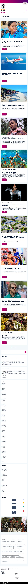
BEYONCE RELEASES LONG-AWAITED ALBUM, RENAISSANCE (12, 205)
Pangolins (19, 556)
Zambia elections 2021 (5, 561)
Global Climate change (14, 549)
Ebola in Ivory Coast (8, 544)
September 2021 (4, 456)
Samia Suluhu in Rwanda (19, 558)
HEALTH (3, 486)
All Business (16, 573)
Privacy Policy (16, 578)
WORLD (3, 490)
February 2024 (4, 420)
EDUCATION (3, 474)
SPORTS (3, 484)
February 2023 (4, 435)
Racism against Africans (5, 558)
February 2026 (4, 390)
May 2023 (3, 431)
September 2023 (4, 426)
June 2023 (3, 430)
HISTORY (3, 479)
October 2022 (4, 440)
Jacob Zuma (10, 551)
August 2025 (3, 398)
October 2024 (4, 410)
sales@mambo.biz (3, 573)
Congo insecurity (13, 541)
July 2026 (3, 384)
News (15, 570)
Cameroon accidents (12, 539)
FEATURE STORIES (4, 468)
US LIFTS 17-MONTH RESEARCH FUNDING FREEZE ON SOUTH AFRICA (11, 361)
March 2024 (3, 419)
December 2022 (4, 437)
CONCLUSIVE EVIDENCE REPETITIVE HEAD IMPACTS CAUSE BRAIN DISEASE (12, 269)
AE (3, 39)
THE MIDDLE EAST (4, 485)
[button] (26, 10)
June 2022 (3, 445)
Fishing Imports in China (20, 546)
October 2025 (4, 395)
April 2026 (3, 388)
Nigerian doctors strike (13, 556)
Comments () (10, 39)
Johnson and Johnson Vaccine (18, 551)
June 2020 (3, 461)
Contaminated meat (19, 541)
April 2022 (3, 447)
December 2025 (4, 393)
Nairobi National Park (16, 554)
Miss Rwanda (9, 554)
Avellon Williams (5, 104)
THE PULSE (3, 481)
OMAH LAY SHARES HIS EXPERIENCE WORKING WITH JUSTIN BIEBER (13, 139)
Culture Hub (16, 574)
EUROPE (3, 480)
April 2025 (3, 403)
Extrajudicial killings (12, 546)
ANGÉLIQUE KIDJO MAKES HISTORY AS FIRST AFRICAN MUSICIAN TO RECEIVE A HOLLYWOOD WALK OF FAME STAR (12, 364)
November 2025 (4, 394)
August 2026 (3, 383)
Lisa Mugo (4, 137)
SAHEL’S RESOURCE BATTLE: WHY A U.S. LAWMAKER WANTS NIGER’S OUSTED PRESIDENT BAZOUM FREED (14, 358)
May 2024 (3, 416)
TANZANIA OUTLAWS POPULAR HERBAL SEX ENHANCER (12, 334)
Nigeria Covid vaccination (5, 556)
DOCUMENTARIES (4, 469)
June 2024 (3, 415)
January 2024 (4, 421)
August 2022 (3, 442)
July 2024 (3, 414)
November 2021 (4, 453)
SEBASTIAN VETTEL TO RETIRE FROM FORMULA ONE (13, 302)
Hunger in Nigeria (21, 549)
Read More (4, 49)
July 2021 (3, 458)
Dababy (3, 544)
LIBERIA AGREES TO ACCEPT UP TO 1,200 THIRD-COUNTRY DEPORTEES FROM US (13, 362)
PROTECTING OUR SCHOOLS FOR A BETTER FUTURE (12, 42)
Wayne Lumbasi (5, 300)
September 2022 (4, 441)
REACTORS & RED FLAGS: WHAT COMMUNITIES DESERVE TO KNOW (14, 370)
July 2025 (3, 399)
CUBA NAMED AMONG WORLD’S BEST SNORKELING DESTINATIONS (11, 172)
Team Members (17, 577)
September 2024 (4, 411)
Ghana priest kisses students (6, 549)
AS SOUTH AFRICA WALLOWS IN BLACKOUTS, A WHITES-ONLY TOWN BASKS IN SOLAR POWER (13, 237)
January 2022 (4, 451)
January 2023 (4, 436)
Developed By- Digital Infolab (4, 583)
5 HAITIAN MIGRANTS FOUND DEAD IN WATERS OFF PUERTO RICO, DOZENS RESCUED (13, 106)
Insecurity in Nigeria (5, 551)
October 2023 (4, 425)
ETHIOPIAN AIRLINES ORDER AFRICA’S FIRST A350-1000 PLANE (12, 74)
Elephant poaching (15, 544)
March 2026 (3, 389)
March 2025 (3, 404)
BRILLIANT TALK (4, 470)
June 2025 (3, 400)
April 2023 (3, 432)
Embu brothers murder (22, 544)
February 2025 (4, 405)
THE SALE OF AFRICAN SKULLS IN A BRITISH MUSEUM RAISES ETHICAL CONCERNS (15, 373)
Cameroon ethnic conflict (20, 539)
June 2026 (3, 385)
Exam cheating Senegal (5, 546)
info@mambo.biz (3, 571)
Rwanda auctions (12, 558)
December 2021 (4, 452)
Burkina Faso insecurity (5, 539)
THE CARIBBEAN (4, 475)
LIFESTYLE (3, 489)
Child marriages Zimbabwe (5, 541)
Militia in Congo (4, 554)
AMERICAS (3, 491)
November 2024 (4, 409)
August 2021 (3, 457)
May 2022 (3, 446)
